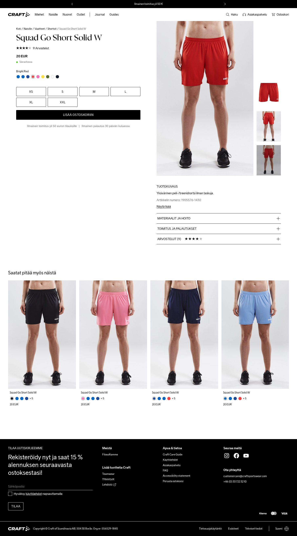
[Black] (12, 398)
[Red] (169, 398)
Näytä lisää (164, 206)
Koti (18, 28)
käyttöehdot (34, 494)
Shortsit (52, 28)
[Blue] (17, 398)
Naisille (28, 28)
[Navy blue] (27, 398)
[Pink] (83, 398)
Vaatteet (40, 28)
